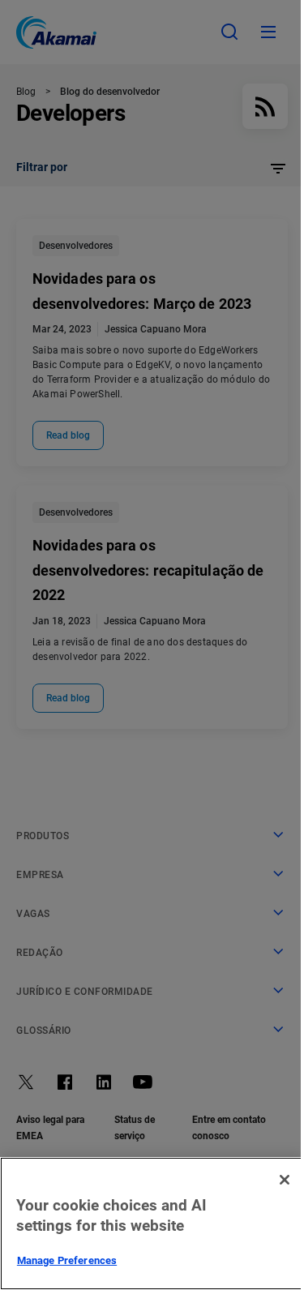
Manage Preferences (67, 1260)
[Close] (284, 1180)
